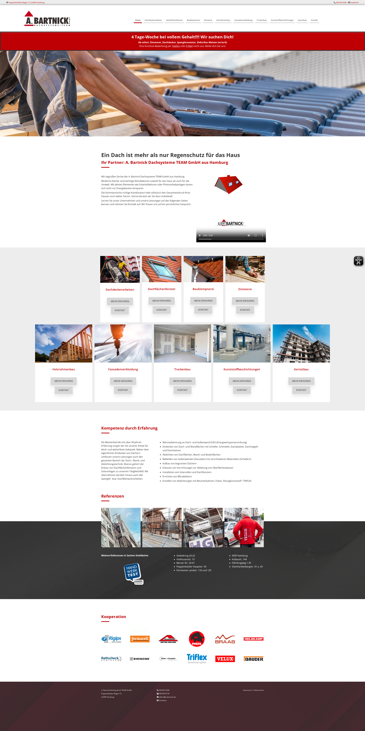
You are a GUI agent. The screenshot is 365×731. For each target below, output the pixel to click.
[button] (120, 301)
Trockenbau (262, 20)
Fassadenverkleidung (243, 20)
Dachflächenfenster (174, 20)
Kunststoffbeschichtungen (282, 20)
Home (137, 20)
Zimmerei (208, 20)
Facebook (354, 2)
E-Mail (189, 46)
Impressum (247, 690)
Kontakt (314, 20)
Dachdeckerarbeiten (153, 20)
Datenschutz (259, 690)
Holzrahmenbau (223, 20)
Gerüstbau (302, 20)
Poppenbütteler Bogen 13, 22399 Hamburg (26, 2)
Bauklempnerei (193, 20)
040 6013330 (341, 2)
